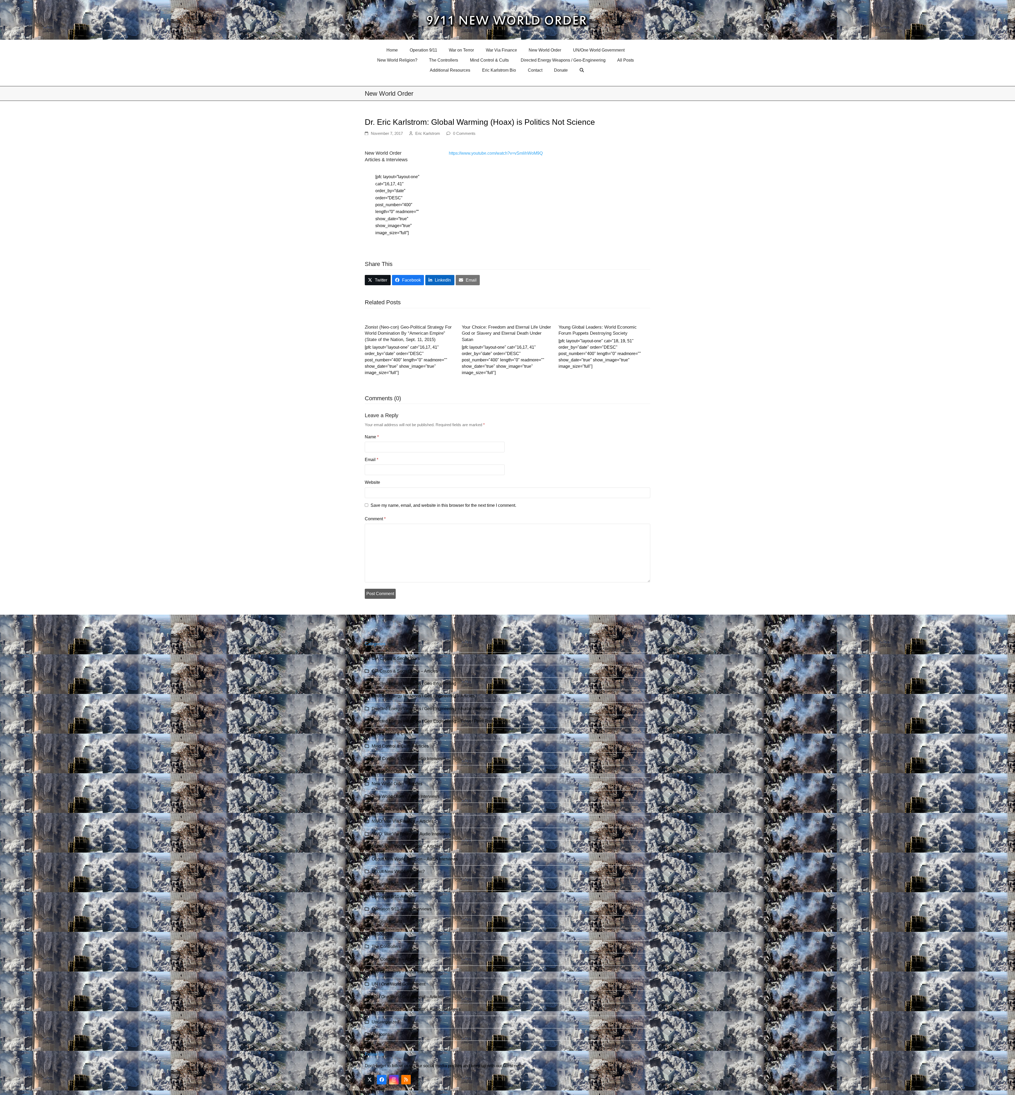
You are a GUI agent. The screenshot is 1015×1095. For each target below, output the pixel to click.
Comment (375, 519)
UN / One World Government (398, 984)
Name (372, 437)
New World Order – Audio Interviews (406, 796)
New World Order (388, 771)
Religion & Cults (387, 921)
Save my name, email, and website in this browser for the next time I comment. (443, 505)
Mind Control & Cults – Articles (400, 746)
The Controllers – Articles (395, 959)
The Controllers (386, 946)
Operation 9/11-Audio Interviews (402, 909)
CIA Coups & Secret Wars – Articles (405, 671)
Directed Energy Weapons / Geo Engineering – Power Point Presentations (441, 721)
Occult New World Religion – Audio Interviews (415, 859)
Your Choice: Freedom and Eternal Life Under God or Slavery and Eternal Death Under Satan (506, 333)
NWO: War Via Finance (393, 809)
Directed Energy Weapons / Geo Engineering (414, 683)
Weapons (381, 1034)
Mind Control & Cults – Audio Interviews (409, 758)
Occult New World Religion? (398, 871)
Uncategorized (385, 1022)
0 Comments (464, 133)
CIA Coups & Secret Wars (396, 658)
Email (371, 459)
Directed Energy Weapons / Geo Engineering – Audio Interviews (432, 708)
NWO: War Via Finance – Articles (402, 821)
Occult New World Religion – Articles (406, 846)
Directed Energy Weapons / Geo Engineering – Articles (423, 696)
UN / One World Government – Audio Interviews (416, 1009)
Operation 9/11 (385, 884)
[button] (582, 70)
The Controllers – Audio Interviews (404, 971)
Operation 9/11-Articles (393, 896)
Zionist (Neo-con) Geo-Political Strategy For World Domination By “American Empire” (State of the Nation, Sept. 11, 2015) (408, 333)
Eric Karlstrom (427, 133)
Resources (382, 934)
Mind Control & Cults (391, 733)
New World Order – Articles (397, 783)
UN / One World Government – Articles (408, 997)
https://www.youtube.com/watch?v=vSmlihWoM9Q (496, 153)
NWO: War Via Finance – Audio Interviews (411, 834)
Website (372, 482)
